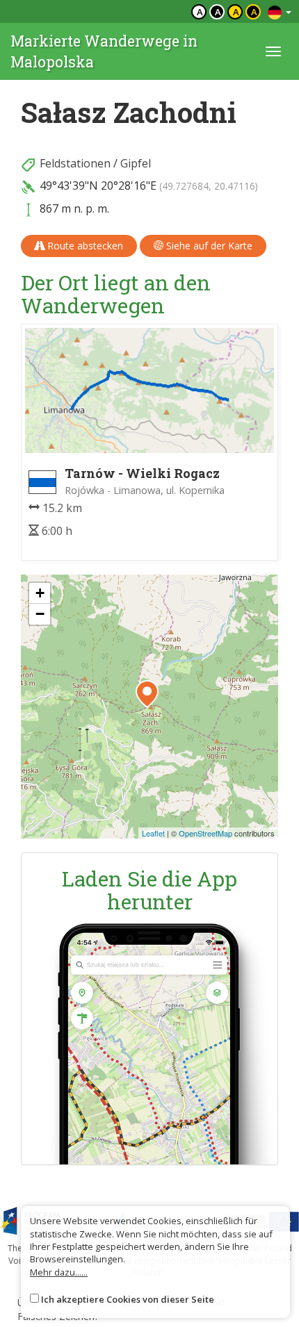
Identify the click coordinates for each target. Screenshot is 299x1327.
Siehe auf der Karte (207, 245)
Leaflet (153, 833)
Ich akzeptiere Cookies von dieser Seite (127, 1299)
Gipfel (135, 163)
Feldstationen (75, 163)
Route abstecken (84, 245)
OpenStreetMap (205, 833)
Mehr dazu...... (59, 1272)
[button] (147, 694)
